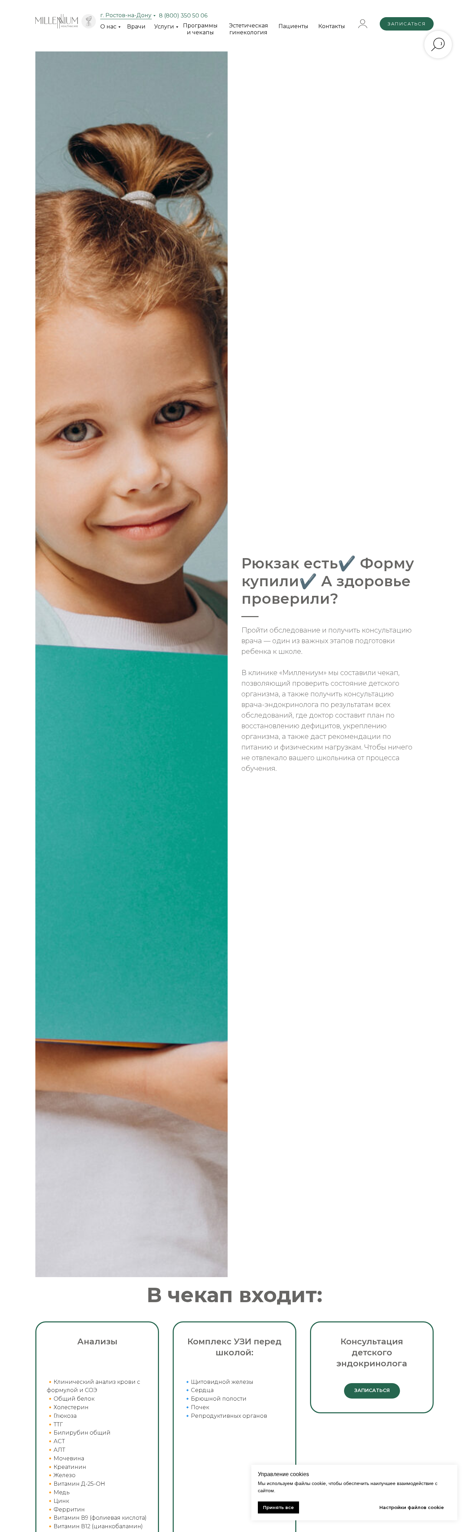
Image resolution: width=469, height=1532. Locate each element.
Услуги (164, 26)
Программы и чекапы (200, 29)
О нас (108, 26)
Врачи (136, 26)
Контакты (331, 26)
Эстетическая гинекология (248, 29)
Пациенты (293, 26)
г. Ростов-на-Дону (125, 15)
